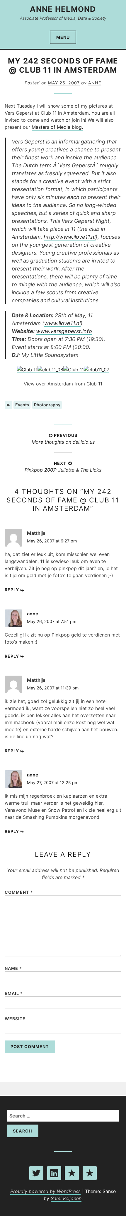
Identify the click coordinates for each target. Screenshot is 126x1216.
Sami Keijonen (66, 1198)
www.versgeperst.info (64, 331)
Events (22, 404)
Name (13, 968)
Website (15, 1018)
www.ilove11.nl (62, 323)
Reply (12, 589)
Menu (63, 37)
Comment (19, 892)
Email (14, 993)
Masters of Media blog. (57, 127)
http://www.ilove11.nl (70, 237)
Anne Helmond (63, 9)
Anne (94, 82)
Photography (47, 404)
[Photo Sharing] (27, 370)
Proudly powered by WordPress (45, 1191)
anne (32, 614)
